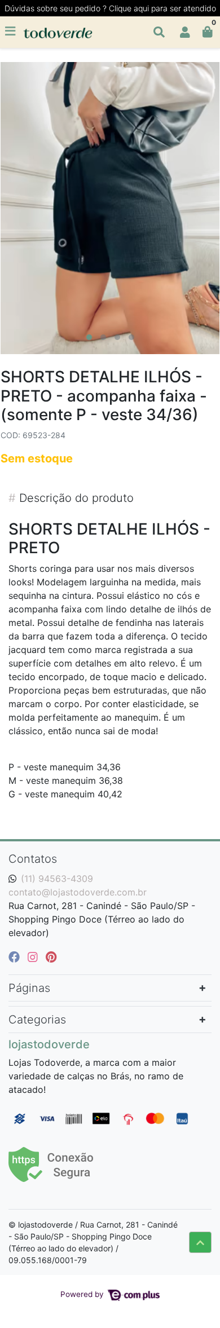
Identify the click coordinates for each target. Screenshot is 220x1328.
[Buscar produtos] (159, 32)
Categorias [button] (37, 1019)
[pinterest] (51, 957)
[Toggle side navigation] (11, 31)
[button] (185, 32)
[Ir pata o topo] (200, 1242)
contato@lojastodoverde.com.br (77, 892)
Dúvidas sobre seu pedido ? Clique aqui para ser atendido (110, 8)
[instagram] (34, 957)
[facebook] (15, 957)
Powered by (83, 1294)
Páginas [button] (29, 988)
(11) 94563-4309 (57, 878)
